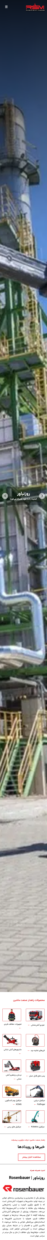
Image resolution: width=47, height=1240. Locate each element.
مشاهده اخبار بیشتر (31, 1157)
